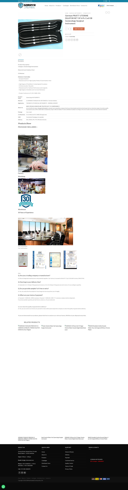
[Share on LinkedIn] (77, 40)
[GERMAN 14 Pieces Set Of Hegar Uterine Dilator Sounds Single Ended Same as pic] (76, 380)
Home (46, 5)
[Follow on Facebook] (103, 1)
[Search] (109, 1)
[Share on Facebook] (66, 40)
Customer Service (69, 460)
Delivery (67, 454)
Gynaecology (87, 13)
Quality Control (69, 463)
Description (21, 61)
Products (58, 5)
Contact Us (84, 5)
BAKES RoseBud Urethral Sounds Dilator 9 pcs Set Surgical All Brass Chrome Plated (98, 438)
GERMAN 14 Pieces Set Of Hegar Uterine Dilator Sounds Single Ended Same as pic (74, 438)
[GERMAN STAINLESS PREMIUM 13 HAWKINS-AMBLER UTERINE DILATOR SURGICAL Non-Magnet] (29, 380)
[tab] (21, 61)
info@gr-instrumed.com (28, 460)
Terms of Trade (69, 466)
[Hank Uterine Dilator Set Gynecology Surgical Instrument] (52, 380)
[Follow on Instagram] (105, 1)
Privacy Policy (68, 469)
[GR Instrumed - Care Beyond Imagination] (26, 5)
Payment (67, 457)
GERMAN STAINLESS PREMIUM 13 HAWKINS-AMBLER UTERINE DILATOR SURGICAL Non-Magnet (27, 439)
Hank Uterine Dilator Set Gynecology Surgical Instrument (52, 438)
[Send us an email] (106, 1)
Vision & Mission (69, 452)
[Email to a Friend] (72, 40)
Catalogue (66, 5)
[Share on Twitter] (69, 40)
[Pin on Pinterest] (74, 40)
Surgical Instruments (75, 13)
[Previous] (18, 384)
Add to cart (79, 29)
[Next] (110, 384)
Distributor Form (75, 5)
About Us (52, 5)
